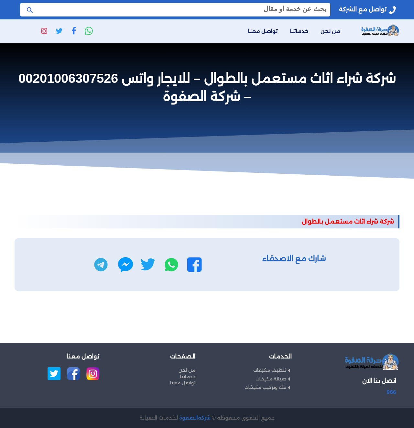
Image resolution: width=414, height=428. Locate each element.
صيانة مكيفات (271, 378)
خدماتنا (299, 31)
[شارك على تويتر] (148, 264)
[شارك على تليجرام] (101, 264)
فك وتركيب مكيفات (265, 387)
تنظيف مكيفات (269, 370)
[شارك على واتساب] (171, 264)
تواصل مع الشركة (363, 9)
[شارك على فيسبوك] (194, 265)
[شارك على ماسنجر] (125, 265)
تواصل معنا (263, 31)
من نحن (330, 31)
